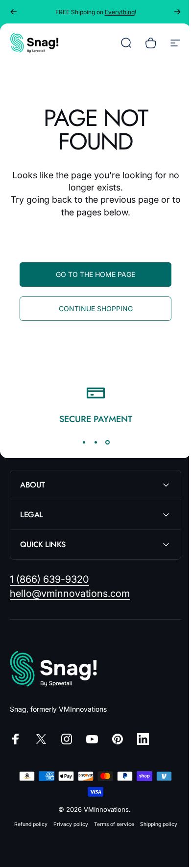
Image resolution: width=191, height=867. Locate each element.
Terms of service (110, 824)
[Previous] (13, 11)
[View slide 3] (107, 442)
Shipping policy (154, 824)
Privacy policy (66, 824)
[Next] (177, 11)
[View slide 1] (84, 442)
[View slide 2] (95, 442)
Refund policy (27, 824)
